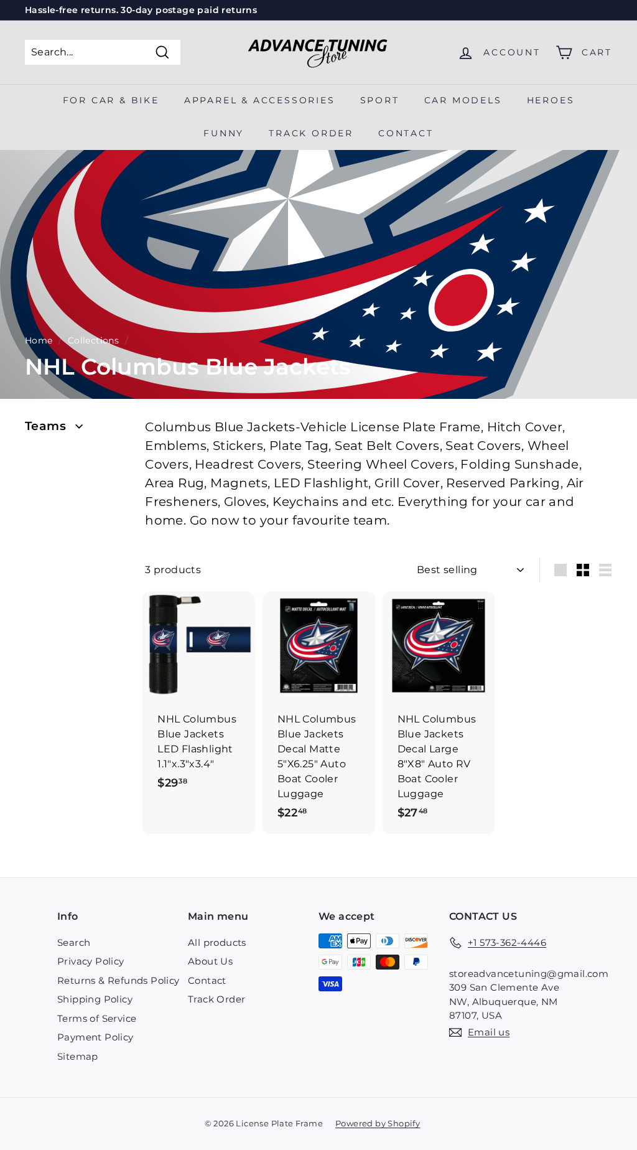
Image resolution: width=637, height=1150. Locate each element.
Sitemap (77, 1056)
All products (217, 942)
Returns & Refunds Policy (118, 980)
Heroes (551, 100)
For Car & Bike (111, 100)
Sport (379, 100)
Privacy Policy (90, 961)
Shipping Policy (95, 999)
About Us (210, 961)
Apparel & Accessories (259, 100)
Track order (311, 133)
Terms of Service (96, 1018)
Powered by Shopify (377, 1123)
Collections (93, 340)
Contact (406, 133)
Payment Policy (95, 1037)
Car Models (463, 100)
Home (39, 340)
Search (73, 942)
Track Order (216, 999)
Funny (223, 133)
